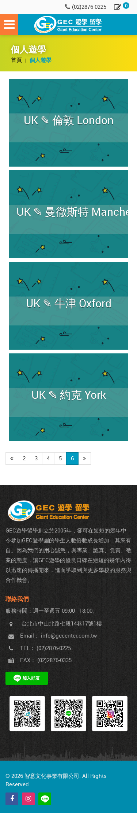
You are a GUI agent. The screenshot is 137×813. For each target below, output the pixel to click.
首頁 (17, 59)
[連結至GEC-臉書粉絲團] (27, 713)
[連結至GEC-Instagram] (110, 713)
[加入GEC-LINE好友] (68, 713)
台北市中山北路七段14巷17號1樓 (62, 623)
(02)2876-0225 (89, 6)
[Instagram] (28, 798)
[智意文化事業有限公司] (68, 24)
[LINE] (44, 798)
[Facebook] (11, 798)
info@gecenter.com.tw (69, 635)
